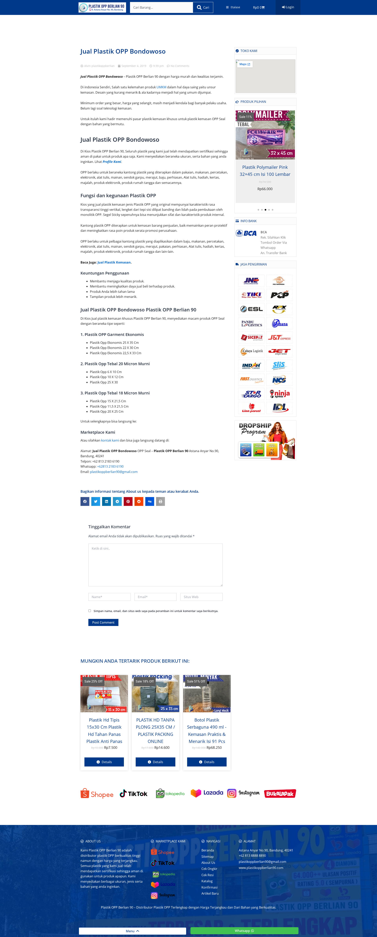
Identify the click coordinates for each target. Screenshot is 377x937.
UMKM (161, 87)
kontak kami (110, 440)
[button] (85, 501)
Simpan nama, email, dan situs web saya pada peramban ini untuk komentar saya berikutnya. (156, 611)
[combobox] (161, 7)
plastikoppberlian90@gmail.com (114, 472)
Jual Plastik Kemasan (114, 262)
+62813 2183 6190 (110, 466)
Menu (131, 931)
